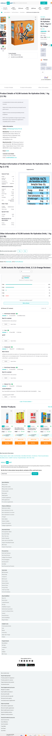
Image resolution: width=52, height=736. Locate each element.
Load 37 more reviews (25, 401)
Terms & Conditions (6, 591)
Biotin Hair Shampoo (6, 553)
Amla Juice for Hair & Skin (7, 540)
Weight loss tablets (5, 689)
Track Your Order (5, 589)
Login (43, 3)
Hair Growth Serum (6, 555)
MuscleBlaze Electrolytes (27, 455)
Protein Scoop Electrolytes (43, 455)
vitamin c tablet (11, 455)
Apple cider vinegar (6, 634)
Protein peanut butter (6, 626)
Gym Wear (3, 730)
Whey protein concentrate (7, 488)
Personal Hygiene (5, 559)
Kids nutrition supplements (7, 705)
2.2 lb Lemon (19, 386)
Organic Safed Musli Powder (8, 542)
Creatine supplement (6, 497)
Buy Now (7, 443)
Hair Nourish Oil (5, 561)
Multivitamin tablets (6, 508)
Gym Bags (3, 728)
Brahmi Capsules (5, 538)
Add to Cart (7, 439)
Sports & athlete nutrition (6, 712)
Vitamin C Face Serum (6, 546)
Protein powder (5, 491)
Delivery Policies (5, 583)
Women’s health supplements (7, 707)
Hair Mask (4, 564)
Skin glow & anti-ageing (6, 698)
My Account (4, 578)
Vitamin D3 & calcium (6, 523)
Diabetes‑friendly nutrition (7, 714)
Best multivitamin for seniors (8, 514)
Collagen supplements (6, 525)
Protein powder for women (7, 680)
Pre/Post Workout (19, 261)
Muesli (3, 630)
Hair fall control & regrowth (7, 696)
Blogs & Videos (5, 619)
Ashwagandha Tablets (7, 531)
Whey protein (5, 484)
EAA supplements (6, 499)
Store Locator (5, 581)
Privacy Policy (5, 587)
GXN (28, 457)
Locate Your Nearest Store (7, 611)
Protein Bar (4, 632)
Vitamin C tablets (5, 521)
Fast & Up (15, 457)
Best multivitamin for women (8, 512)
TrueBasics (4, 647)
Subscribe (35, 473)
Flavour (45, 59)
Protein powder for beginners (7, 677)
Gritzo (3, 649)
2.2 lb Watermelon (21, 315)
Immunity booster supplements (8, 700)
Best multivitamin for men (7, 510)
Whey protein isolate (6, 486)
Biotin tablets (5, 519)
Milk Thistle (4, 544)
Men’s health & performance (7, 710)
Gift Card (40, 8)
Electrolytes (43, 16)
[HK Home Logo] (7, 3)
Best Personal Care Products (8, 566)
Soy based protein (5, 684)
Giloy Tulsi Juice (5, 536)
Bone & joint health (5, 694)
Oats (3, 628)
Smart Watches (4, 721)
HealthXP (11, 457)
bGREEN (3, 651)
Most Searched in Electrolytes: (7, 453)
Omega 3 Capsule (3, 455)
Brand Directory (5, 615)
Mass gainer (4, 493)
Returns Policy (5, 585)
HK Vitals (4, 645)
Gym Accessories (5, 719)
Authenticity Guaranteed (7, 609)
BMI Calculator (5, 572)
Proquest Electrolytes (22, 457)
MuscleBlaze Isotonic (4, 457)
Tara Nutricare (35, 455)
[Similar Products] (7, 416)
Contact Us (4, 576)
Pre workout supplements (7, 501)
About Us (4, 598)
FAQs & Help (4, 574)
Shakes (3, 636)
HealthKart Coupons (6, 606)
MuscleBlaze (4, 643)
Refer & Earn (4, 600)
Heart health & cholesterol (7, 691)
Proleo (33, 457)
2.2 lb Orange (20, 369)
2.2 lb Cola (19, 332)
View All (50, 406)
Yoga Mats (3, 726)
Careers (3, 613)
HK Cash (3, 604)
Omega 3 (4, 516)
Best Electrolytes (17, 455)
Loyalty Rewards (5, 602)
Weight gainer (5, 495)
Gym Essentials (4, 724)
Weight (45, 45)
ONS (30, 457)
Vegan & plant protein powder (7, 682)
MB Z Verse (4, 653)
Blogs (34, 8)
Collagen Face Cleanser (7, 557)
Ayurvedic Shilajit (5, 533)
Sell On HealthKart (6, 617)
